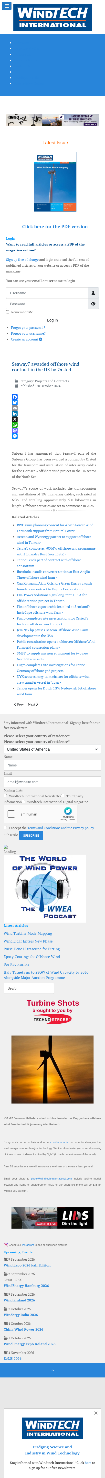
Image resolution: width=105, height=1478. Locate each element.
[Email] (54, 408)
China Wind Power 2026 (23, 1329)
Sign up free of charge (22, 259)
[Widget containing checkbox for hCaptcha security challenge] (40, 814)
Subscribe (11, 835)
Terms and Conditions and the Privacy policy (60, 828)
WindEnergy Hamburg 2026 (26, 1285)
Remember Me (22, 312)
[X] (54, 419)
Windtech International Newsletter (34, 796)
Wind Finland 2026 (19, 1300)
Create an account (25, 339)
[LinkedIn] (54, 413)
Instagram (28, 1244)
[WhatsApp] (54, 425)
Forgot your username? (28, 333)
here (88, 1463)
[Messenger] (54, 436)
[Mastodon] (54, 430)
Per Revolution (16, 964)
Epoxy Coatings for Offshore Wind (32, 956)
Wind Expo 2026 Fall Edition (27, 1265)
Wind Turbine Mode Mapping (28, 933)
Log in (52, 320)
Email (8, 773)
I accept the (51, 828)
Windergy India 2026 (21, 1315)
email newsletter (60, 1142)
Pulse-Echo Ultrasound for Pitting (32, 949)
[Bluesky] (54, 402)
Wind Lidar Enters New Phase (28, 941)
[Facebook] (54, 397)
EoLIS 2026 (12, 1358)
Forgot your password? (28, 327)
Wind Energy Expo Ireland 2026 (29, 1344)
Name (8, 757)
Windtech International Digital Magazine (57, 802)
